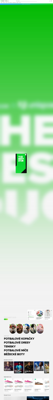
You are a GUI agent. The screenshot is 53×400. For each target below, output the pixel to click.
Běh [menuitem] (8, 2)
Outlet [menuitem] (20, 2)
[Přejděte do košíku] (51, 1)
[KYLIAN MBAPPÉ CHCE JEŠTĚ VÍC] (33, 329)
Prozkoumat (6, 319)
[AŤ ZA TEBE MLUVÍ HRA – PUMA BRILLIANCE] (40, 329)
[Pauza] (25, 154)
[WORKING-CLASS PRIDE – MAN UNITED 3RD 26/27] (13, 329)
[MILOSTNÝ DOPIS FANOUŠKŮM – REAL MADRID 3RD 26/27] (19, 329)
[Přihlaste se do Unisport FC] (50, 1)
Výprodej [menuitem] (17, 2)
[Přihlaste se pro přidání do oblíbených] (34, 310)
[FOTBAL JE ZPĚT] (26, 329)
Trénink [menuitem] (6, 2)
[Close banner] (52, 4)
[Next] (51, 308)
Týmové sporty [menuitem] (14, 2)
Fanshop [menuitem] (4, 2)
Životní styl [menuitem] (10, 2)
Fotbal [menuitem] (1, 2)
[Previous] (50, 308)
